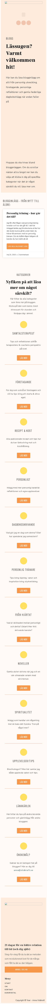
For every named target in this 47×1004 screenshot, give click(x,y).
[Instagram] (23, 23)
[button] (23, 15)
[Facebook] (18, 23)
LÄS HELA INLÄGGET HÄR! (17, 246)
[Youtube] (28, 23)
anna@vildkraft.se (23, 870)
